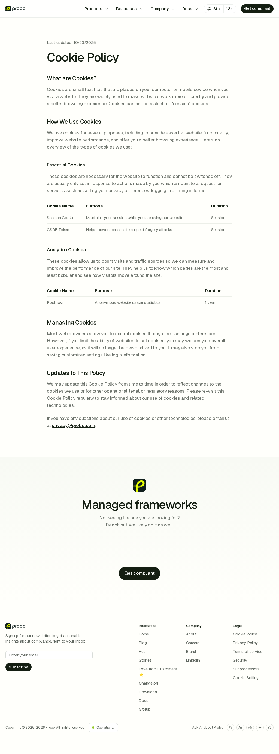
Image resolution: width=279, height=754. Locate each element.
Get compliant (257, 8)
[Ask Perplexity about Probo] (250, 727)
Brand (191, 651)
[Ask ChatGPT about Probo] (230, 727)
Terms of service (247, 651)
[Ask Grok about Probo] (270, 727)
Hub (142, 651)
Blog (143, 642)
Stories (145, 660)
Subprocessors (246, 669)
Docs (187, 8)
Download (148, 691)
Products (93, 8)
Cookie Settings (247, 677)
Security (240, 660)
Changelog (148, 683)
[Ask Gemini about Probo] (260, 727)
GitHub (144, 709)
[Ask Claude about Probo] (240, 727)
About (191, 634)
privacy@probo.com (73, 425)
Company (159, 8)
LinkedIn (193, 660)
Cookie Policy (245, 634)
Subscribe (18, 667)
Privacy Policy (245, 642)
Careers (192, 642)
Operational (105, 727)
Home (144, 634)
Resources (126, 8)
